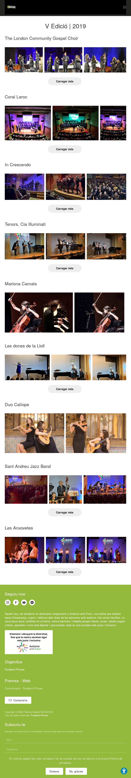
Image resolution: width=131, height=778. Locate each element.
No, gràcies (76, 771)
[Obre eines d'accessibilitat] (124, 771)
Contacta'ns (20, 700)
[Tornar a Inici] (11, 7)
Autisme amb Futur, (81, 614)
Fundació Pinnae (14, 669)
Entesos (54, 771)
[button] (124, 7)
